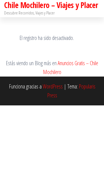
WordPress (53, 86)
